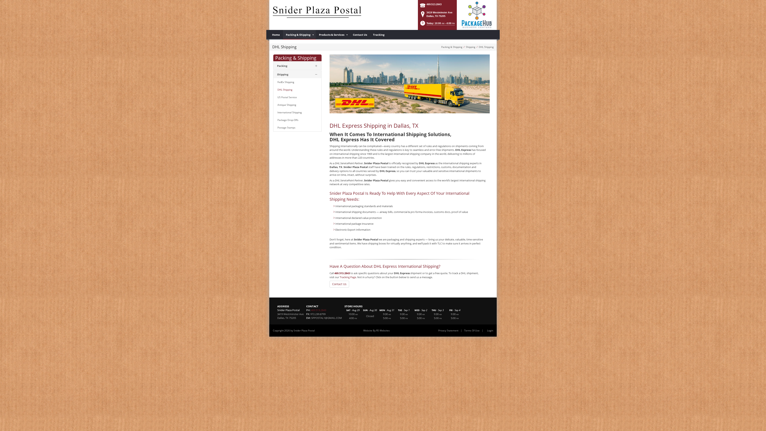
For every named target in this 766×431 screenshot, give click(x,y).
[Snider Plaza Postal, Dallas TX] (317, 14)
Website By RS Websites (376, 330)
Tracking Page (348, 277)
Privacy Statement (448, 330)
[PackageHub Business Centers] (477, 14)
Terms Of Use (472, 330)
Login (490, 330)
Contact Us (339, 284)
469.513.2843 (434, 4)
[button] (437, 24)
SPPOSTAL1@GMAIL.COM (326, 318)
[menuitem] (276, 35)
